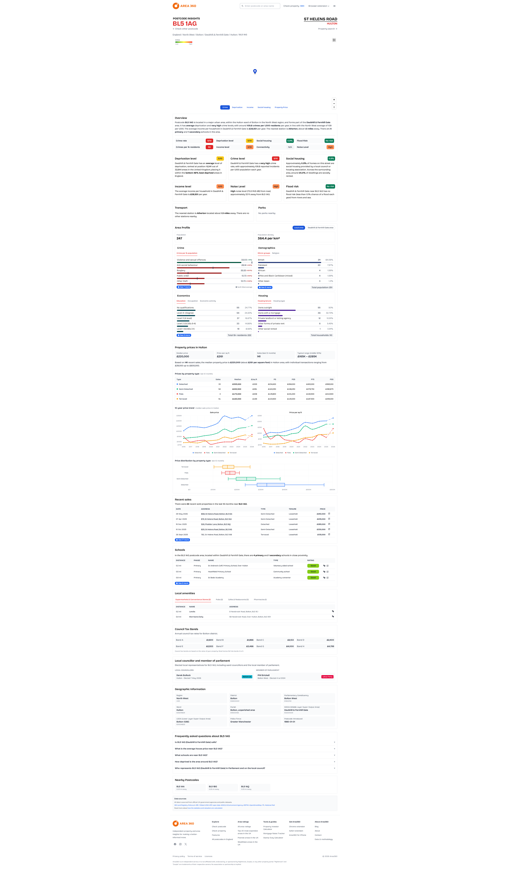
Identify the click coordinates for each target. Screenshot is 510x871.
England (177, 34)
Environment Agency (235, 805)
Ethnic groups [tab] (264, 253)
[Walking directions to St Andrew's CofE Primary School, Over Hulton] (324, 566)
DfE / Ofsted (200, 805)
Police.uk (191, 805)
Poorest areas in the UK (248, 838)
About (317, 831)
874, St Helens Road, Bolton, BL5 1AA (216, 519)
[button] (255, 72)
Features (216, 835)
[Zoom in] (334, 100)
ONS (207, 805)
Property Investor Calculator (271, 827)
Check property (219, 831)
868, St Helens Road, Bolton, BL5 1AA (216, 514)
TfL (263, 805)
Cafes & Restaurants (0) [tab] (238, 599)
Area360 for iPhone (297, 835)
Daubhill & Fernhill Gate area (320, 228)
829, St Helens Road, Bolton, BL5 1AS (216, 529)
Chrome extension (297, 826)
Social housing (264, 107)
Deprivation (237, 107)
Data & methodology (324, 839)
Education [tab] (181, 301)
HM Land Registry (181, 805)
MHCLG (224, 805)
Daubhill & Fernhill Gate (217, 34)
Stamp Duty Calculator (273, 838)
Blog (316, 826)
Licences (208, 856)
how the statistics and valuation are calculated (205, 808)
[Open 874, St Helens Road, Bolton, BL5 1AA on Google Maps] (329, 519)
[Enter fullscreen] (334, 40)
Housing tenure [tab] (264, 301)
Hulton (233, 34)
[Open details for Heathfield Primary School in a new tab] (327, 572)
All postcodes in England (222, 839)
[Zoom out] (334, 103)
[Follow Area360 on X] (185, 844)
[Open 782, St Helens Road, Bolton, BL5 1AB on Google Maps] (329, 535)
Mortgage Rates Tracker (274, 833)
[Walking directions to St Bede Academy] (324, 578)
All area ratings (244, 826)
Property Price (281, 107)
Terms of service (195, 856)
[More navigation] (334, 6)
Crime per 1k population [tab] (187, 253)
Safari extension (296, 831)
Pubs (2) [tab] (219, 599)
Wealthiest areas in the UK (248, 843)
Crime (225, 107)
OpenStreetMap (256, 805)
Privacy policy (179, 856)
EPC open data (215, 805)
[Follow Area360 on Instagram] (180, 844)
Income (250, 107)
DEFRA (246, 805)
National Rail (270, 805)
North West (188, 34)
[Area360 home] (184, 6)
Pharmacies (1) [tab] (260, 599)
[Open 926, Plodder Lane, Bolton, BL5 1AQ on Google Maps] (329, 524)
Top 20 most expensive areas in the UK (248, 832)
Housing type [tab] (279, 301)
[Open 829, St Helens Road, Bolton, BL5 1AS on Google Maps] (329, 529)
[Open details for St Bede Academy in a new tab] (327, 578)
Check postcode (219, 826)
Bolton (199, 34)
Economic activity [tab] (208, 301)
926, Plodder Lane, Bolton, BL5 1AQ (216, 524)
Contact (318, 835)
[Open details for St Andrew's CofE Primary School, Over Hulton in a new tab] (327, 566)
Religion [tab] (275, 253)
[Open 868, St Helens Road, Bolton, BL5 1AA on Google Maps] (329, 514)
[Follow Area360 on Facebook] (175, 844)
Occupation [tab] (193, 301)
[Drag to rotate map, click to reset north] (334, 107)
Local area (298, 228)
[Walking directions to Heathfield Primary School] (324, 572)
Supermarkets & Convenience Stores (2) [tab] (193, 599)
